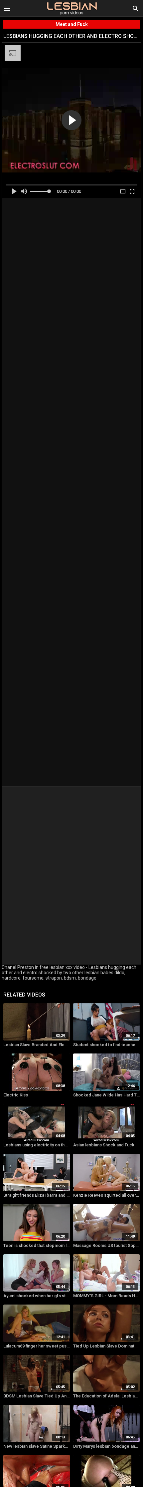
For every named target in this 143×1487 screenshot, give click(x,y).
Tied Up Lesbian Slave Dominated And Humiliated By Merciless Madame (106, 1345)
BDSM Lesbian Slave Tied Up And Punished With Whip (36, 1395)
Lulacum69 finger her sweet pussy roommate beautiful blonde (36, 1345)
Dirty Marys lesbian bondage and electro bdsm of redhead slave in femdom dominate (106, 1446)
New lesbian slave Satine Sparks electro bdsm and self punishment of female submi (36, 1446)
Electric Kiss (15, 1094)
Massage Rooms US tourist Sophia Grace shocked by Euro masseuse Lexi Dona (106, 1245)
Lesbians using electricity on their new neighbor (36, 1144)
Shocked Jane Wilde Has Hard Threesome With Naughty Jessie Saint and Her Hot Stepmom (106, 1094)
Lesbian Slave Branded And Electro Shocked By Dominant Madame (36, 1044)
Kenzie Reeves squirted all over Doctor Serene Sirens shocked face (106, 1195)
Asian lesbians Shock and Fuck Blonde (106, 1144)
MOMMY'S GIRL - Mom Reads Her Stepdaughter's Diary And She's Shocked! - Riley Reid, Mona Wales (106, 1295)
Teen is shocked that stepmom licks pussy (36, 1245)
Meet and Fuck (72, 24)
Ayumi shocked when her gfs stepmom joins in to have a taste (36, 1295)
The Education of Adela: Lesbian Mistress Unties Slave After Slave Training (106, 1395)
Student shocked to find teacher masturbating (106, 1044)
